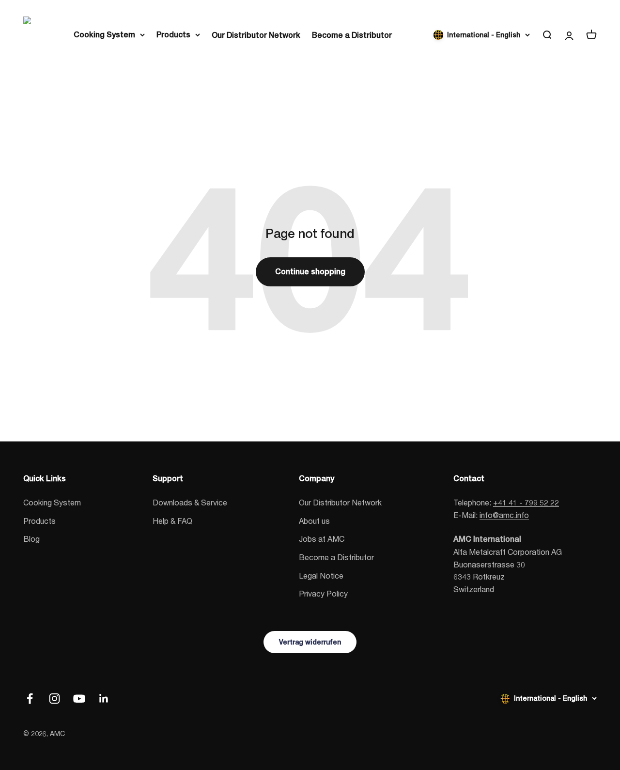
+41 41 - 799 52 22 (526, 502)
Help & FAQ (172, 520)
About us (314, 520)
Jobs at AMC (321, 538)
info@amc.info (504, 514)
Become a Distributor (352, 35)
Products (173, 34)
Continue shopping (310, 271)
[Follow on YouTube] (79, 698)
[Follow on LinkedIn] (103, 698)
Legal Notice (321, 575)
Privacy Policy (323, 593)
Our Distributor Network (256, 35)
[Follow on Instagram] (54, 698)
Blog (31, 538)
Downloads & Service (190, 502)
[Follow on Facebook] (29, 698)
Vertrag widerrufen (310, 642)
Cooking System (104, 34)
